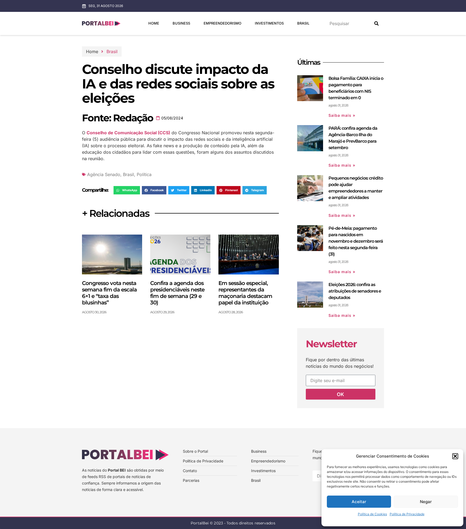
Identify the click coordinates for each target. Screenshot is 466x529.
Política (144, 174)
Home (153, 23)
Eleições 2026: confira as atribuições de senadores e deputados (354, 291)
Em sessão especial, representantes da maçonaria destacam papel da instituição (245, 293)
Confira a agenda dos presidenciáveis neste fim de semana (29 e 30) (177, 293)
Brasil (303, 23)
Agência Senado (103, 174)
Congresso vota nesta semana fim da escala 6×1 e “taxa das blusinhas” (109, 293)
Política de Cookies (372, 514)
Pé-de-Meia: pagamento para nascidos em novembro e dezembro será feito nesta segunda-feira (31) (355, 241)
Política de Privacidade (407, 514)
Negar (426, 501)
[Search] (376, 23)
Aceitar (359, 501)
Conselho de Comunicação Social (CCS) (128, 132)
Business (181, 23)
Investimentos (269, 23)
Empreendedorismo (222, 23)
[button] (455, 456)
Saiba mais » (341, 115)
